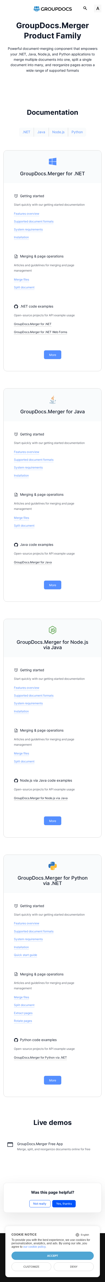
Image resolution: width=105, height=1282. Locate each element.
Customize (31, 1266)
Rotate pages (23, 1021)
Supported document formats (33, 221)
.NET (26, 132)
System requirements (28, 229)
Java (41, 132)
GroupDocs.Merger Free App (40, 1144)
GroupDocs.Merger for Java (52, 411)
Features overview (26, 213)
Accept (52, 1255)
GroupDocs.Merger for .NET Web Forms (40, 332)
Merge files (21, 279)
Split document (24, 287)
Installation (21, 237)
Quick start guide (25, 955)
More (52, 354)
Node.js (58, 132)
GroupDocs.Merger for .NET (52, 173)
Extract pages (23, 1013)
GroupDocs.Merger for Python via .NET (53, 880)
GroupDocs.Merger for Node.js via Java (52, 644)
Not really (39, 1203)
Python (77, 132)
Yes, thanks (64, 1203)
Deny (73, 1266)
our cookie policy (34, 1246)
